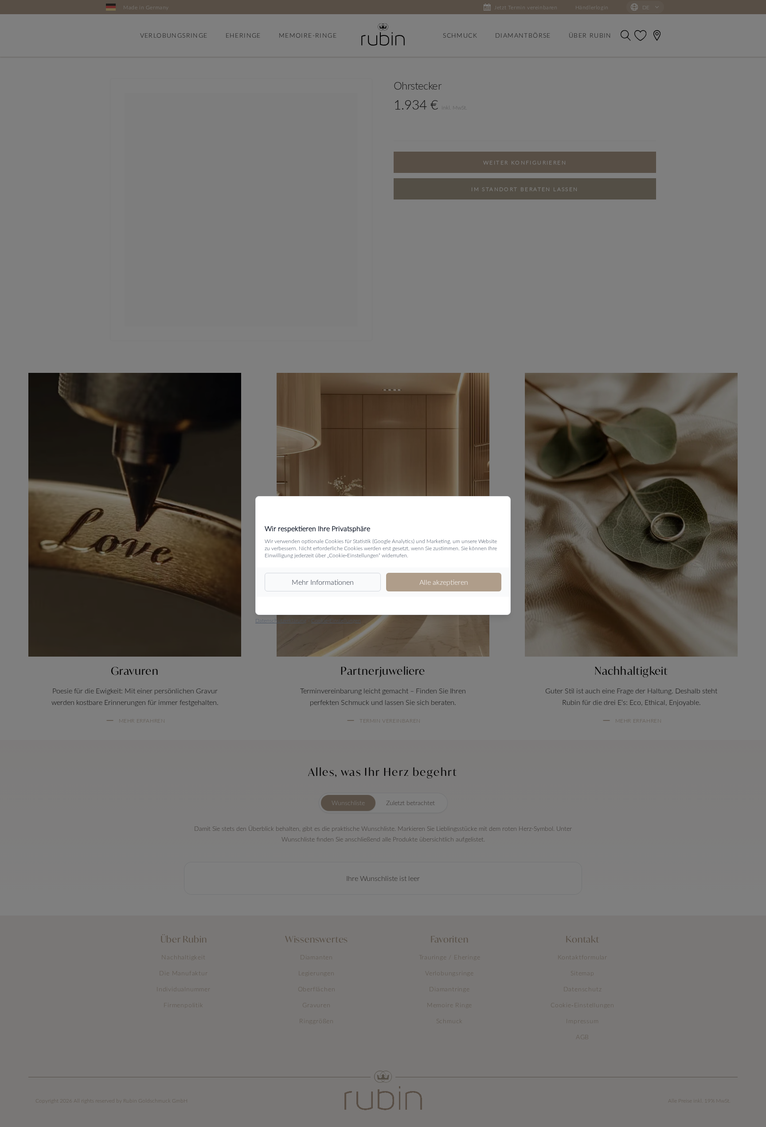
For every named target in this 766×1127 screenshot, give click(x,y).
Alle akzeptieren (443, 582)
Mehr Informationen (323, 582)
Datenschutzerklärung (280, 620)
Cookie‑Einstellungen (336, 620)
